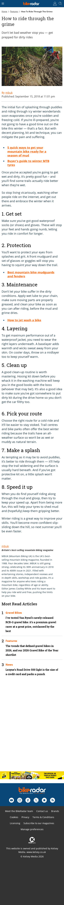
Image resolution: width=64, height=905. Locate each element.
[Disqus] (32, 726)
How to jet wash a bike (24, 320)
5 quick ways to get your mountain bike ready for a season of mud (26, 151)
